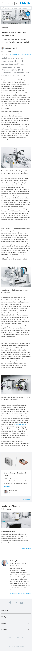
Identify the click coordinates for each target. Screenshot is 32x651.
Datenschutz (12, 637)
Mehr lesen (7, 486)
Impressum (4, 637)
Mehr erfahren (26, 548)
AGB (18, 637)
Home (22, 642)
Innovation (5, 27)
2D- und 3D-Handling (20, 424)
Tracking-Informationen (14, 642)
